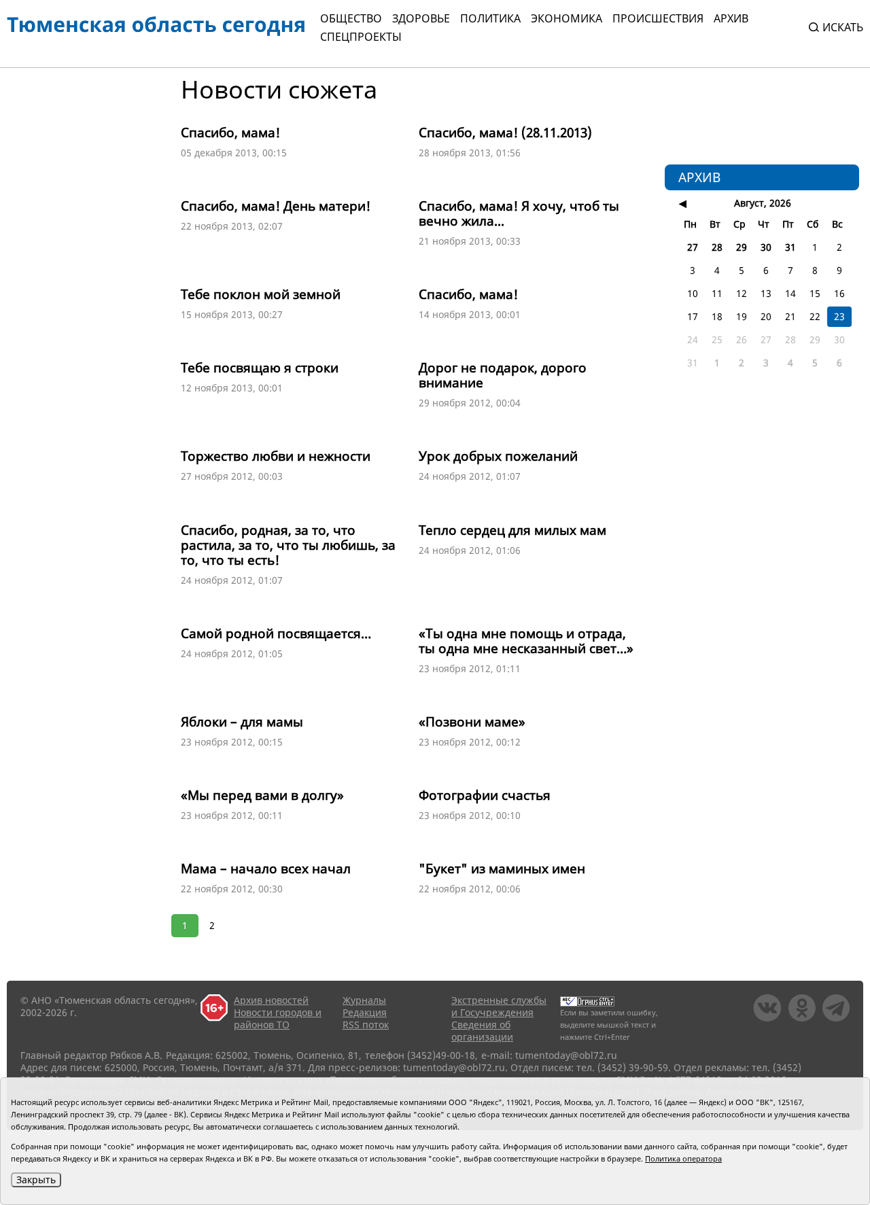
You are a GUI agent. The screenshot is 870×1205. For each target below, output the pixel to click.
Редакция (365, 1012)
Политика (490, 18)
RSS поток (366, 1024)
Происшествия (657, 18)
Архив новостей (271, 1000)
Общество (351, 18)
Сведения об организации (482, 1030)
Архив (731, 18)
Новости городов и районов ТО (277, 1018)
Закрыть (36, 1179)
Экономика (566, 18)
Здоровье (421, 18)
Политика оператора (683, 1158)
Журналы (364, 1000)
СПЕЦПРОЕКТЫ (361, 36)
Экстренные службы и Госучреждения (498, 1006)
